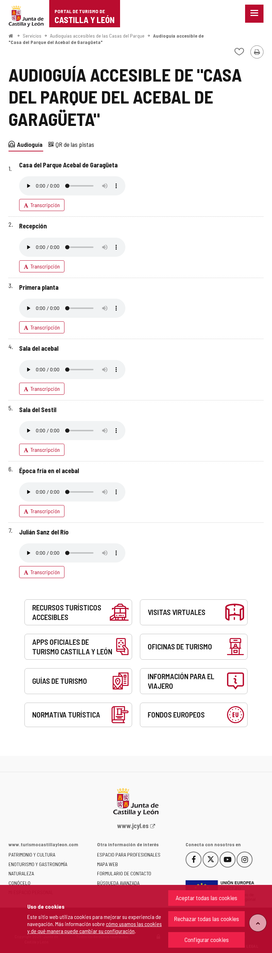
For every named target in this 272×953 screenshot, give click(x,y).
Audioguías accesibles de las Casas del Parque (97, 36)
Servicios (32, 36)
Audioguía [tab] (29, 144)
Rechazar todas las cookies (206, 918)
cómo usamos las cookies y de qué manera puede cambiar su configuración (94, 927)
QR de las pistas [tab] (75, 144)
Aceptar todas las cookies (206, 898)
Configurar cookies (207, 939)
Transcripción (45, 204)
